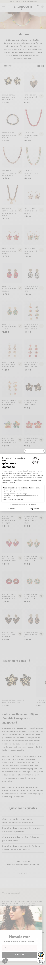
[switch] (41, 961)
